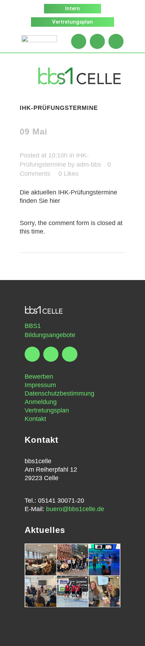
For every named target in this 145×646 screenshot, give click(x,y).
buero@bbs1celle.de (75, 509)
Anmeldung (41, 401)
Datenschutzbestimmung (59, 393)
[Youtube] (116, 41)
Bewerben (39, 376)
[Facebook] (78, 41)
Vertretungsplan (47, 410)
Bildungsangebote (50, 334)
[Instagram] (97, 41)
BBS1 (33, 325)
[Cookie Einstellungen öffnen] (12, 636)
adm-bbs (88, 164)
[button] (21, 76)
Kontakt (35, 418)
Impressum (40, 385)
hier (55, 200)
